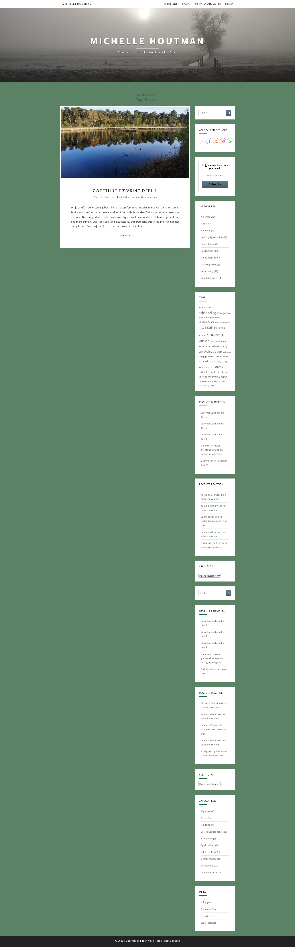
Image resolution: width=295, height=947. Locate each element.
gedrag (201, 328)
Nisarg (176, 940)
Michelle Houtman (76, 4)
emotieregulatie (206, 321)
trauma (225, 372)
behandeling (207, 313)
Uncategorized (208, 264)
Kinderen (205, 230)
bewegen (221, 313)
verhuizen (210, 381)
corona (218, 317)
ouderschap (227, 352)
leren (212, 341)
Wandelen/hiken (209, 278)
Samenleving (208, 244)
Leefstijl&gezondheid (212, 237)
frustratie (226, 322)
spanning (217, 362)
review (225, 356)
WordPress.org (208, 922)
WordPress (154, 940)
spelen (201, 367)
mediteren (221, 341)
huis (223, 327)
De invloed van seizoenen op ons (214, 521)
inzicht (202, 335)
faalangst (218, 322)
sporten (209, 367)
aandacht (203, 307)
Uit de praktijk (208, 257)
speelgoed (226, 362)
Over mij (186, 3)
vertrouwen (220, 381)
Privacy (229, 3)
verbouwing (220, 377)
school (203, 361)
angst (212, 307)
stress (218, 367)
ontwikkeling (218, 346)
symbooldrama (206, 372)
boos (229, 313)
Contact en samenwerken (208, 3)
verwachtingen (204, 386)
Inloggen (206, 902)
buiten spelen (209, 317)
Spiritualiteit (208, 250)
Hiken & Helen (170, 3)
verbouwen (206, 377)
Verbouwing (207, 271)
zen (212, 385)
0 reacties (150, 197)
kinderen (214, 334)
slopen (210, 362)
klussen (204, 341)
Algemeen (206, 216)
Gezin (204, 223)
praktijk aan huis (213, 356)
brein (201, 317)
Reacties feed (208, 915)
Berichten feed (208, 909)
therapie (217, 372)
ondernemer (204, 346)
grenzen (217, 328)
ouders (218, 351)
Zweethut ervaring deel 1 (125, 191)
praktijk (202, 356)
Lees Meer (126, 235)
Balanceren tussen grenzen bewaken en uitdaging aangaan (212, 449)
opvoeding (205, 351)
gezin (209, 327)
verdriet (202, 381)
